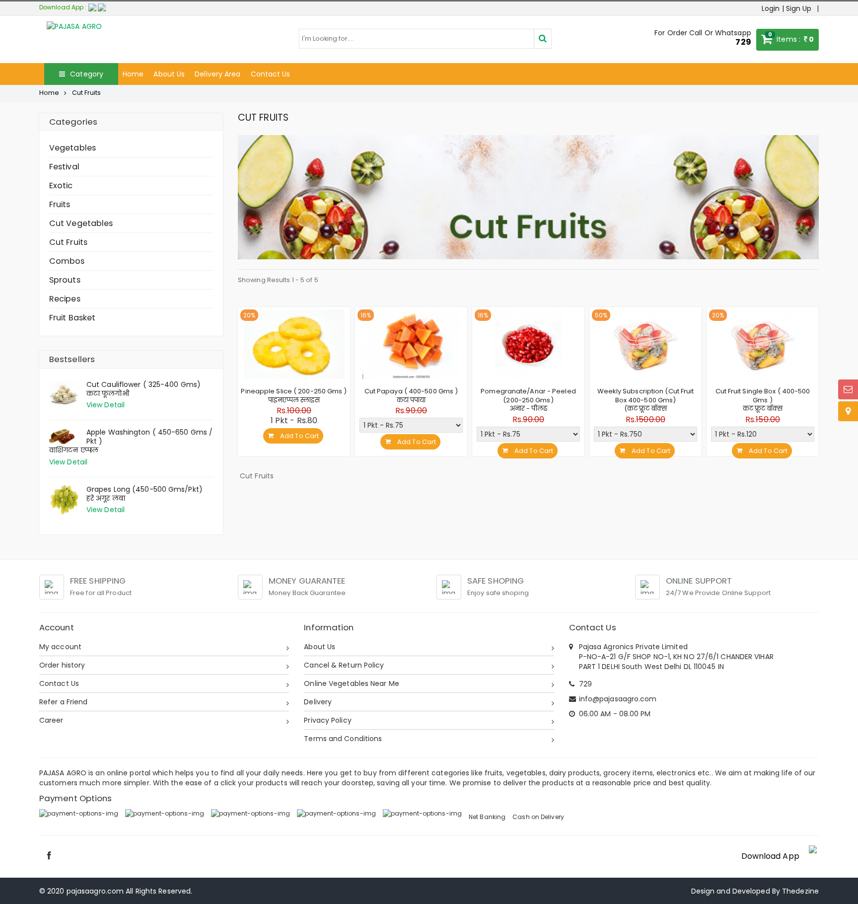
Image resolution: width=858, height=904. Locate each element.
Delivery (318, 702)
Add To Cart (299, 436)
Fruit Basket (72, 317)
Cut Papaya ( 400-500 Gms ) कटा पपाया (411, 395)
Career (51, 720)
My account (60, 647)
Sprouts (64, 280)
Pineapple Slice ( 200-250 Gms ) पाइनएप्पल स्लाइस (294, 395)
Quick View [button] (293, 370)
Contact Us (270, 74)
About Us (169, 74)
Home (133, 74)
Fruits (60, 204)
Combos (67, 261)
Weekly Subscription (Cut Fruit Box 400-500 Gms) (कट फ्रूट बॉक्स (645, 399)
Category (85, 74)
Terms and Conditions (343, 739)
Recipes (64, 298)
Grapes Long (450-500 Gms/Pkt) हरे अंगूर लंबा (144, 494)
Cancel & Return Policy (344, 665)
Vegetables (72, 147)
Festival (64, 166)
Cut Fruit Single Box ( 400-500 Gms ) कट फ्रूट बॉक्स (762, 399)
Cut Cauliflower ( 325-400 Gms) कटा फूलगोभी (143, 389)
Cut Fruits (68, 242)
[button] (97, 7)
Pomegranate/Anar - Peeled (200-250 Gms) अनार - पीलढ (528, 399)
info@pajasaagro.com (618, 699)
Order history (62, 665)
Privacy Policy (327, 720)
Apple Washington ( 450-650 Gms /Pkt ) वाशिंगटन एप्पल (131, 441)
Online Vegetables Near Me (351, 683)
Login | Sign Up (787, 8)
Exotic (61, 185)
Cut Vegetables (81, 223)
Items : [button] (791, 37)
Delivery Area (217, 74)
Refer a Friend (63, 702)
